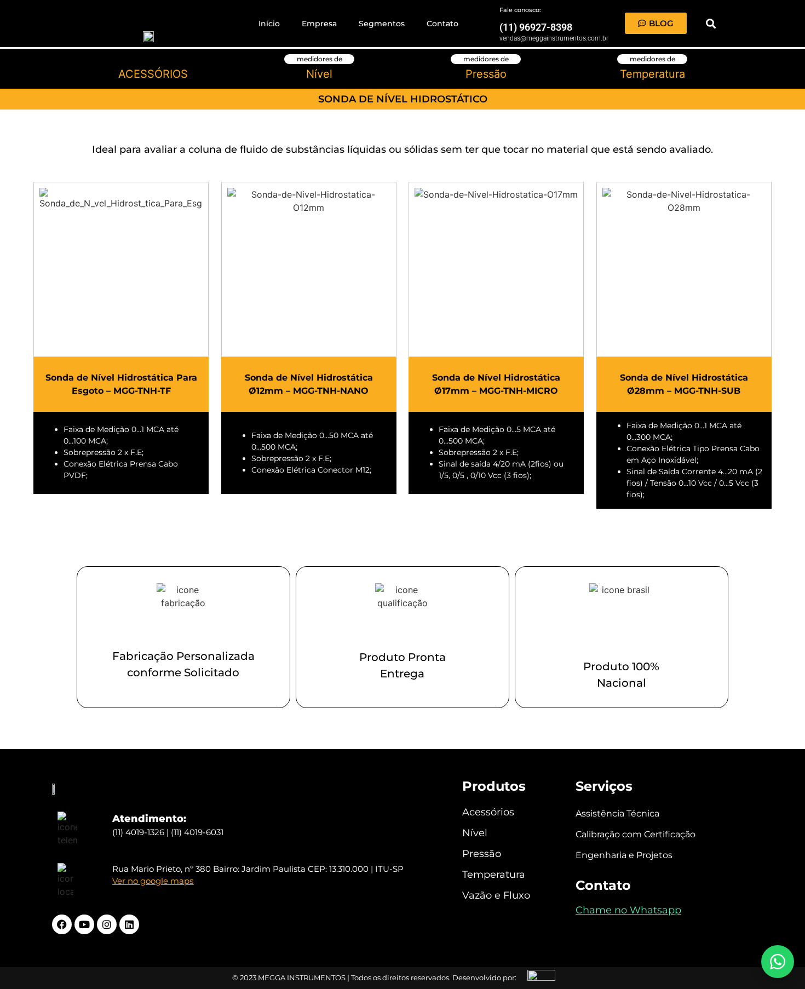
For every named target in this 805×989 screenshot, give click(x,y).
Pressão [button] (486, 74)
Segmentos (382, 23)
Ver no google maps (152, 881)
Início (269, 23)
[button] (711, 23)
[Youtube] (84, 924)
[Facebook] (62, 924)
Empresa (319, 23)
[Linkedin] (129, 924)
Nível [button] (319, 74)
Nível (474, 833)
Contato (442, 23)
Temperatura (493, 875)
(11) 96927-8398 (535, 27)
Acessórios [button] (153, 74)
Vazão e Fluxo (496, 895)
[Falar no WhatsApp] (777, 961)
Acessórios (488, 812)
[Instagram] (107, 924)
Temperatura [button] (652, 74)
